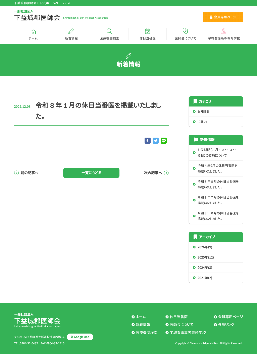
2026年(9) (205, 247)
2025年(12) (206, 257)
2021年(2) (205, 278)
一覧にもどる (91, 172)
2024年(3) (205, 267)
